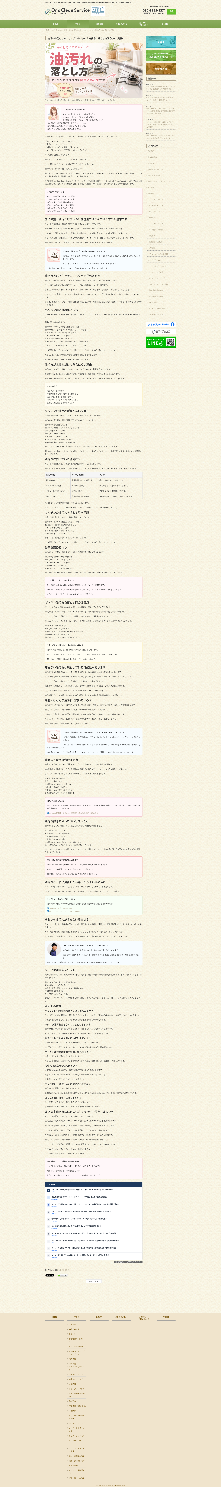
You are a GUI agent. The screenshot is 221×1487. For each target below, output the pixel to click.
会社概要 (166, 1317)
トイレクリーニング (155, 224)
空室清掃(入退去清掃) (156, 242)
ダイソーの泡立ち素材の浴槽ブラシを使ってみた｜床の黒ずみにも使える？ (160, 135)
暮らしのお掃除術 (61, 30)
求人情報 (151, 187)
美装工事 (151, 236)
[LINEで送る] (63, 1275)
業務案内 (99, 1317)
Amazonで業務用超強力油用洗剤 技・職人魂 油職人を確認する (73, 813)
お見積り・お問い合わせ (144, 1318)
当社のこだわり (121, 1317)
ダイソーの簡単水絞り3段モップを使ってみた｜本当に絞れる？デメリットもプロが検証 (160, 123)
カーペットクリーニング (157, 266)
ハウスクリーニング (155, 260)
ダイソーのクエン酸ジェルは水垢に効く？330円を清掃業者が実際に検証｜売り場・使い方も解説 (160, 110)
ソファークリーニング (156, 278)
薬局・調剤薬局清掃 (155, 290)
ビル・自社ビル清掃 (155, 314)
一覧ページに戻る (93, 1281)
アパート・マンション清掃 (158, 284)
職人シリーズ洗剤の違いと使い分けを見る (65, 911)
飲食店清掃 (152, 302)
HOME (47, 30)
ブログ (53, 30)
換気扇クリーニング (155, 205)
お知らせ (151, 163)
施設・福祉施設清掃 (155, 296)
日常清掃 (151, 248)
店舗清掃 (151, 218)
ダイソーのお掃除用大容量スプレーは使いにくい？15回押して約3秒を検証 (160, 86)
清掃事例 (151, 194)
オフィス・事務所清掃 (156, 308)
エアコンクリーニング (156, 199)
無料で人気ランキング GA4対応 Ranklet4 (127, 1262)
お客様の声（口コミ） (156, 169)
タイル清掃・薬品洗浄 (156, 230)
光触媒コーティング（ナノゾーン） (160, 181)
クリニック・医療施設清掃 (158, 254)
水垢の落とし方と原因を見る (60, 908)
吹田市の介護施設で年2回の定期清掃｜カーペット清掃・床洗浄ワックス (160, 97)
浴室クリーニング (154, 212)
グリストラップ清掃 (155, 272)
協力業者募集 (152, 157)
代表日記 (151, 151)
